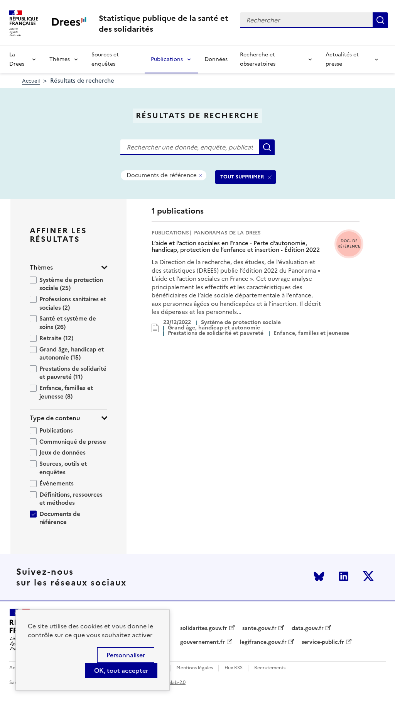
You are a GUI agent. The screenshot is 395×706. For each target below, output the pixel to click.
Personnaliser (125, 655)
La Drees (16, 59)
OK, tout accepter (121, 670)
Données (216, 59)
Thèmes (59, 59)
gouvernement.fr (202, 642)
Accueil (31, 81)
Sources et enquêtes (105, 59)
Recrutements (269, 668)
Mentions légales (194, 668)
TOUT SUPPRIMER (242, 176)
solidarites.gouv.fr (203, 628)
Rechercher (380, 20)
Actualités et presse (342, 59)
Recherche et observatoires (257, 59)
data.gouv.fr (308, 628)
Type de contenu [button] (55, 418)
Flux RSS (234, 668)
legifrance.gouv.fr (263, 642)
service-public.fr (323, 642)
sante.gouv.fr (259, 628)
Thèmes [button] (41, 267)
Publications (167, 59)
